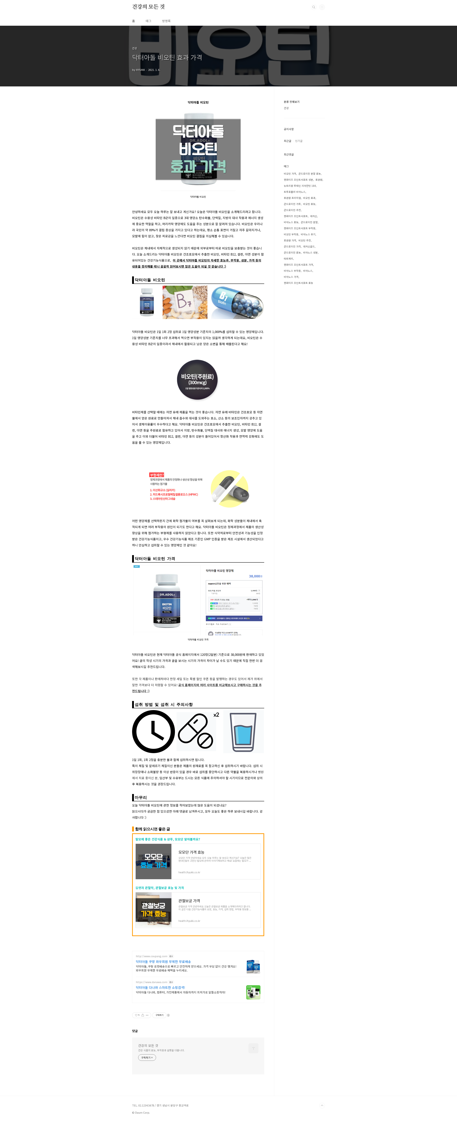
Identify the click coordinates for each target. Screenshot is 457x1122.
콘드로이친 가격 (292, 246)
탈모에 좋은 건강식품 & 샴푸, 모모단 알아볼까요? (167, 839)
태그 (148, 21)
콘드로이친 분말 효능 (309, 173)
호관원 (318, 179)
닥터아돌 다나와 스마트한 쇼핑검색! (160, 987)
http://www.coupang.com (151, 956)
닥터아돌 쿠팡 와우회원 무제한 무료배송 (163, 961)
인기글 (299, 141)
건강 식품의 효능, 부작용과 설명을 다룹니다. (161, 1050)
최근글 (287, 141)
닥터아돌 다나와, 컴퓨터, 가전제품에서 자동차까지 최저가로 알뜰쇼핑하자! (180, 992)
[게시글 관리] (147, 1015)
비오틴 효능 (309, 204)
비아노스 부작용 (292, 270)
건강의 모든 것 (148, 7)
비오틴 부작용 (291, 234)
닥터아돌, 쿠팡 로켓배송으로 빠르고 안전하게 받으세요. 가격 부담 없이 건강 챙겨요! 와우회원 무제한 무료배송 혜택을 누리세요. (186, 968)
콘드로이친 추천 (292, 210)
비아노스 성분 (310, 252)
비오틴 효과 (309, 198)
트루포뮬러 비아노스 (294, 192)
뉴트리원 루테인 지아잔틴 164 (300, 185)
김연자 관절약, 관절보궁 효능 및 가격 (159, 887)
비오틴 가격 (290, 173)
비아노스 (307, 270)
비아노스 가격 (291, 277)
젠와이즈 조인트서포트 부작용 (299, 228)
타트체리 (288, 258)
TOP (322, 1105)
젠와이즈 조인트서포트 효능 (298, 283)
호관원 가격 (290, 240)
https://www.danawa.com (151, 982)
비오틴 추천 (304, 240)
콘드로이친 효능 (292, 252)
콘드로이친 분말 (309, 222)
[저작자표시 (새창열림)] (168, 1015)
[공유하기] (142, 1015)
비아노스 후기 (308, 234)
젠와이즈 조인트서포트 (296, 216)
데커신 (313, 216)
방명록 (166, 21)
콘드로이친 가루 (292, 204)
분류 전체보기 (292, 102)
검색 (314, 7)
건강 (286, 108)
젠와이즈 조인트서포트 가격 (298, 264)
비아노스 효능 (291, 222)
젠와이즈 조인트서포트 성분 (298, 179)
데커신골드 (309, 246)
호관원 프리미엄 (292, 198)
